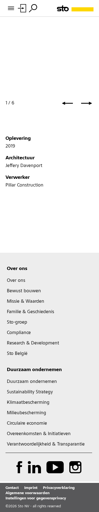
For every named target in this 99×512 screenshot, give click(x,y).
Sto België (17, 353)
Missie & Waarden (25, 301)
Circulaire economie (27, 423)
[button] (67, 103)
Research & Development (33, 343)
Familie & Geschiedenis (30, 312)
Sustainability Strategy (30, 392)
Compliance (19, 332)
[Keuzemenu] (33, 8)
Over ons (17, 268)
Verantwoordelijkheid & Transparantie (46, 444)
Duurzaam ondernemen (34, 370)
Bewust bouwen (24, 291)
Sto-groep (17, 322)
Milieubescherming (26, 413)
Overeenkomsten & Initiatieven (39, 434)
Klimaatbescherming (28, 402)
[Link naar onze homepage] (75, 8)
